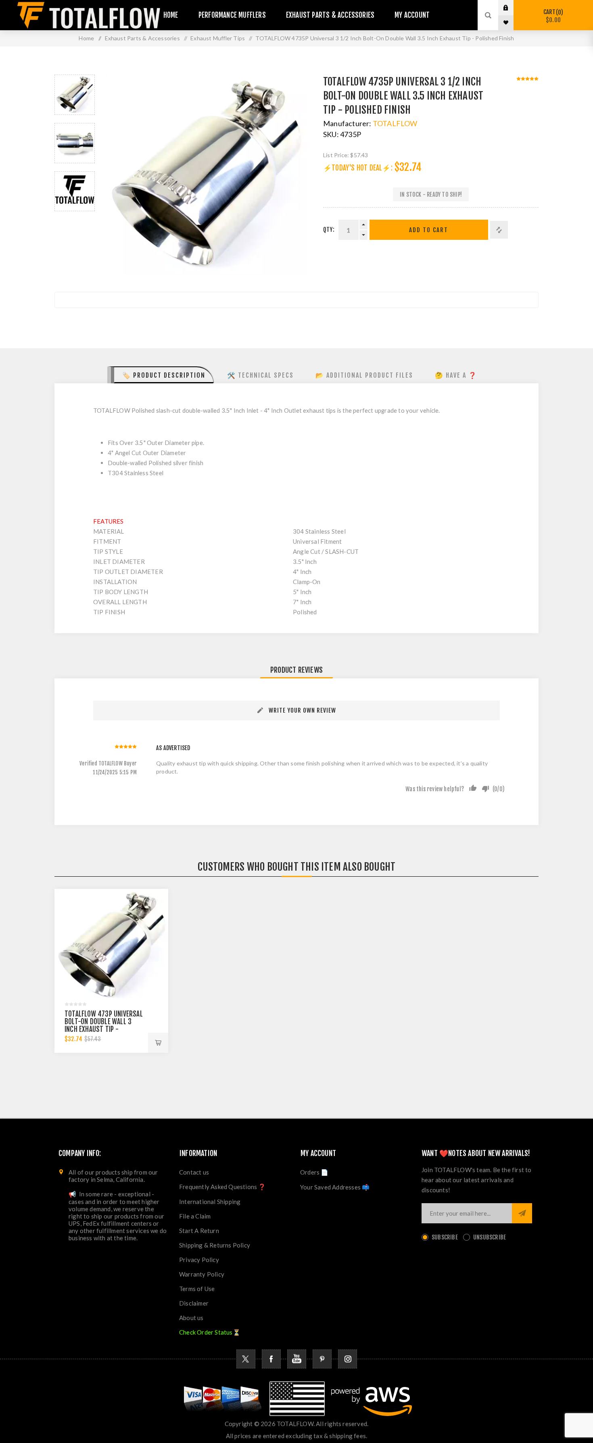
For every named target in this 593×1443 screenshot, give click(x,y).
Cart (552, 16)
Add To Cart (428, 230)
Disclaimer (194, 1303)
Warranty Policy (201, 1274)
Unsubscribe (489, 1237)
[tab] (160, 374)
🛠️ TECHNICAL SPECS (260, 375)
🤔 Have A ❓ (456, 375)
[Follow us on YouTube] (296, 1358)
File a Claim (195, 1216)
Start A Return (199, 1230)
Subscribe (445, 1237)
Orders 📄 (314, 1172)
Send (522, 1213)
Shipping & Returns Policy (214, 1245)
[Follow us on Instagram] (347, 1358)
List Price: (336, 155)
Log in (512, 7)
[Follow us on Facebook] (271, 1358)
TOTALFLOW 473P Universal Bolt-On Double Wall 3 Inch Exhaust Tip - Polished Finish (104, 1025)
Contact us (194, 1172)
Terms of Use (197, 1288)
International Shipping (209, 1201)
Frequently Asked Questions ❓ (222, 1186)
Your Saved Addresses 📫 (335, 1187)
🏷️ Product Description (163, 375)
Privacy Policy (199, 1259)
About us (191, 1317)
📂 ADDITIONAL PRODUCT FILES (364, 375)
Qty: (328, 229)
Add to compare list (499, 230)
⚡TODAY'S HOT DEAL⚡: (358, 168)
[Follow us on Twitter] (245, 1358)
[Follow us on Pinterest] (322, 1358)
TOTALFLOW (395, 123)
